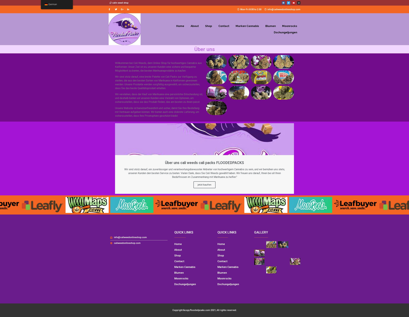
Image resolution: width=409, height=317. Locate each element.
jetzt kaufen (204, 184)
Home (180, 26)
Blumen (270, 26)
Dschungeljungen (285, 32)
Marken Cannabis (247, 26)
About (195, 26)
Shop (208, 26)
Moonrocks (289, 26)
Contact (223, 26)
